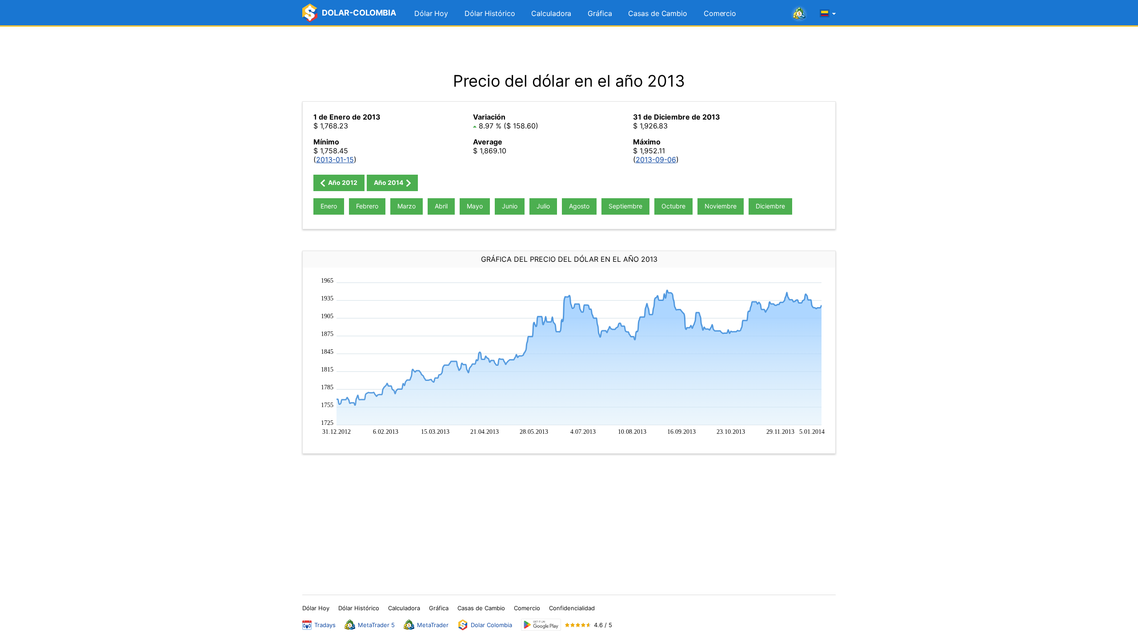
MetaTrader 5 (376, 624)
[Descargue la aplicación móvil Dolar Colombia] (541, 625)
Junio (509, 206)
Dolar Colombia (491, 624)
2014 (389, 182)
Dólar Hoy (431, 13)
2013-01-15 (335, 159)
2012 (342, 182)
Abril (441, 206)
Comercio (720, 13)
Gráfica (600, 13)
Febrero (367, 206)
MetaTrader (433, 624)
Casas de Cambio (657, 13)
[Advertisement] (569, 49)
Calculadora (551, 13)
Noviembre (721, 206)
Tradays (325, 624)
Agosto (579, 206)
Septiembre (625, 206)
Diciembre (770, 206)
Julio (543, 206)
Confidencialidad (572, 608)
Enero (329, 206)
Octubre (673, 206)
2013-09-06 (656, 159)
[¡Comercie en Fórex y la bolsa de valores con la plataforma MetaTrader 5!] (799, 13)
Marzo (406, 206)
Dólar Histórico (490, 13)
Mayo (475, 206)
